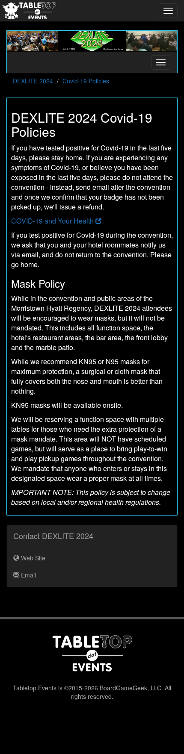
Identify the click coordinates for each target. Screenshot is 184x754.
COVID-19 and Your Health (53, 221)
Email (27, 575)
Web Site (32, 558)
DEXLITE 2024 (33, 81)
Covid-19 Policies (85, 81)
